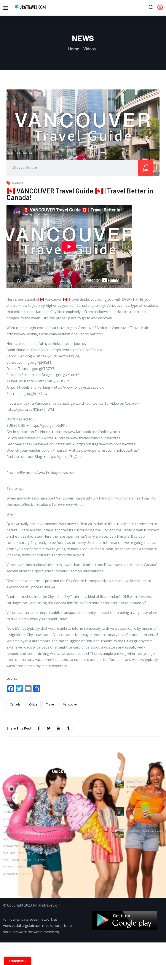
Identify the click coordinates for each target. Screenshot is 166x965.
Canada (15, 704)
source (12, 678)
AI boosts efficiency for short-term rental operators (143, 814)
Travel (50, 704)
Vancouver (70, 704)
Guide (33, 704)
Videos (89, 48)
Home (73, 48)
